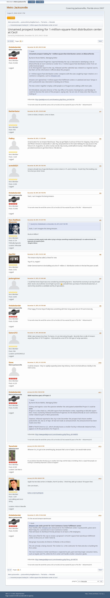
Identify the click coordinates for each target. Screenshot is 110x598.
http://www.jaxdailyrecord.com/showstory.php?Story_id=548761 (56, 559)
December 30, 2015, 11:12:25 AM (37, 138)
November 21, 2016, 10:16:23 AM (37, 515)
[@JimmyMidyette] (9, 504)
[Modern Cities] (9, 65)
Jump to (74, 581)
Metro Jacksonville (17, 7)
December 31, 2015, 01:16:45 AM (37, 278)
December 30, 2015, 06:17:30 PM (37, 193)
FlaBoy (12, 138)
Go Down (11, 41)
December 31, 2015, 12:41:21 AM (37, 254)
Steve (11, 362)
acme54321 (13, 165)
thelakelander (15, 47)
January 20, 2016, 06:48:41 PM (36, 478)
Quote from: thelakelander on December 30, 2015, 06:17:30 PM (49, 224)
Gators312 (13, 333)
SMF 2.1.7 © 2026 (10, 593)
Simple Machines (20, 593)
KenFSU (12, 254)
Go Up (9, 570)
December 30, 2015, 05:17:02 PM (37, 165)
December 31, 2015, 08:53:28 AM (37, 333)
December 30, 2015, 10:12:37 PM (37, 220)
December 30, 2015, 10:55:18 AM (37, 111)
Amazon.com (55, 76)
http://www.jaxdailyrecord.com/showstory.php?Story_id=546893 (56, 434)
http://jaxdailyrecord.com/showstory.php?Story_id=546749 (54, 99)
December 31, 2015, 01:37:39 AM (37, 305)
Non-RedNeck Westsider (14, 221)
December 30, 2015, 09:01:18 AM (37, 47)
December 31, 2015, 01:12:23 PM (37, 362)
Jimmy (11, 478)
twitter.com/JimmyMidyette (35, 493)
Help (86, 593)
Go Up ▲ (102, 593)
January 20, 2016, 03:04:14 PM (36, 446)
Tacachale (13, 446)
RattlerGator (14, 111)
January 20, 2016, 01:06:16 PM (36, 392)
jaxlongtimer (14, 278)
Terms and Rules (93, 593)
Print (100, 41)
